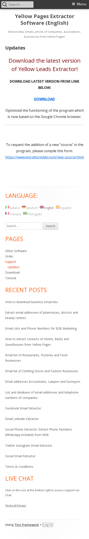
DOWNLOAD (44, 99)
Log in (47, 525)
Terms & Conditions (19, 467)
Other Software (16, 251)
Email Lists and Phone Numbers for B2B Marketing (41, 328)
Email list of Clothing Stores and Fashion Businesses (41, 371)
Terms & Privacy (15, 505)
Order (9, 256)
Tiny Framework (26, 525)
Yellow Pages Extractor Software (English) (44, 19)
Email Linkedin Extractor (22, 419)
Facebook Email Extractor (23, 408)
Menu (81, 4)
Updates (13, 267)
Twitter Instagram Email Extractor (28, 445)
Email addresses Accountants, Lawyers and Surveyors (42, 381)
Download (12, 272)
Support (10, 262)
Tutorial (10, 278)
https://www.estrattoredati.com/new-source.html (44, 157)
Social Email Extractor (20, 456)
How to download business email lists (31, 302)
